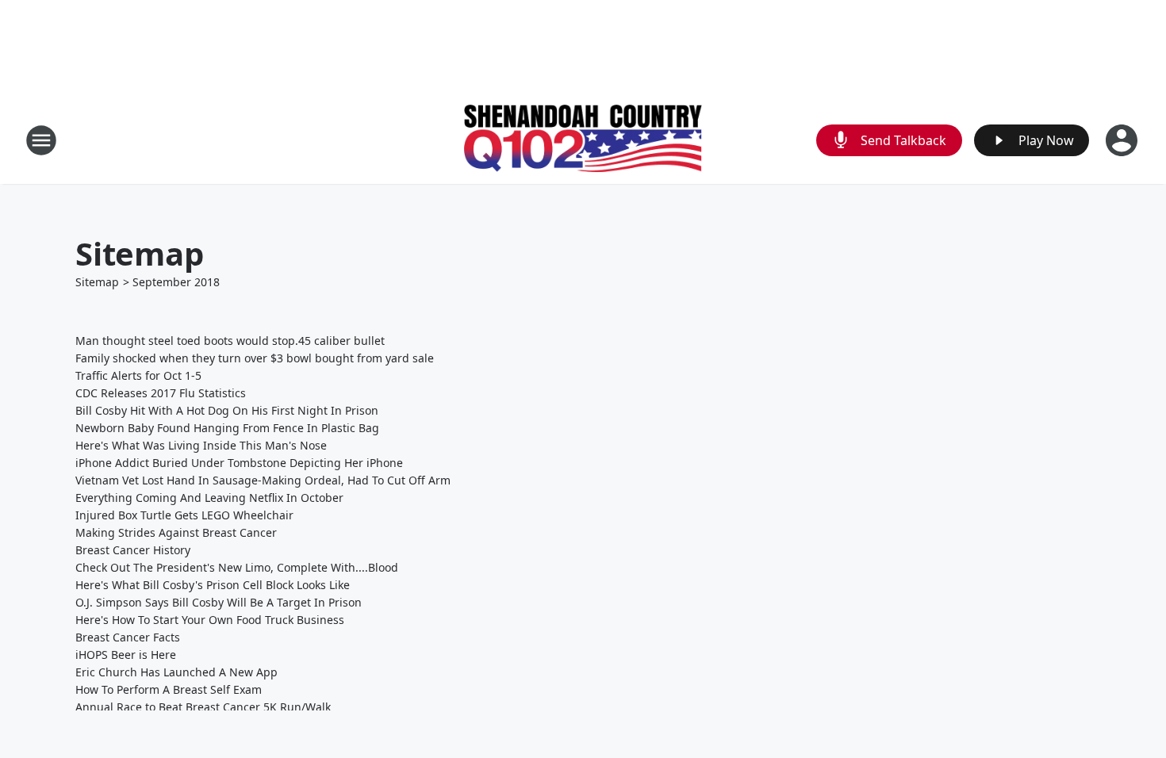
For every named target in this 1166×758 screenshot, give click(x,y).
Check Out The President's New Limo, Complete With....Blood (236, 567)
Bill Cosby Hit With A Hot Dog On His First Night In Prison (226, 410)
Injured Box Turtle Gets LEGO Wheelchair (184, 515)
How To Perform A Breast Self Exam (168, 689)
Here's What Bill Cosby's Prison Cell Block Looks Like (212, 584)
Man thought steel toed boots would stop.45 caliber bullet (230, 340)
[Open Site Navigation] (41, 140)
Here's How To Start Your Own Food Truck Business (209, 619)
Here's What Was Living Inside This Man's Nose (201, 445)
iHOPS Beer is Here (125, 654)
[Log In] (1123, 140)
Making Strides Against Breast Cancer (176, 532)
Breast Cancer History (132, 549)
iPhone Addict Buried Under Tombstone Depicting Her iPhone (239, 462)
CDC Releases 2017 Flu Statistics (160, 392)
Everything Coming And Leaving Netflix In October (209, 497)
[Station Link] (583, 140)
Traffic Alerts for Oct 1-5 (138, 375)
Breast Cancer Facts (127, 637)
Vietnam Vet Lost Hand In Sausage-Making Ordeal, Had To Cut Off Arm (263, 480)
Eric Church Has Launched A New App (176, 672)
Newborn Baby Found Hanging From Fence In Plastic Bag (227, 427)
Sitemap (97, 281)
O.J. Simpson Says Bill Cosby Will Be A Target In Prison (218, 602)
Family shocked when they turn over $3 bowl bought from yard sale (254, 358)
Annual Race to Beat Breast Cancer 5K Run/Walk (203, 706)
